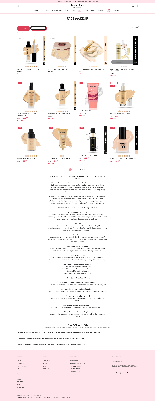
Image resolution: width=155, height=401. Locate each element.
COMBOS (20, 382)
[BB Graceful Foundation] (31, 140)
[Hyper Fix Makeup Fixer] (93, 140)
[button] (18, 6)
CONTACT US (47, 369)
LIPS (18, 369)
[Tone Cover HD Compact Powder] (93, 50)
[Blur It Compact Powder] (62, 50)
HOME (19, 361)
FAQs (44, 366)
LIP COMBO (20, 387)
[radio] (26, 66)
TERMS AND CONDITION (77, 363)
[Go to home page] (77, 6)
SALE (18, 384)
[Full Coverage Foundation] (124, 95)
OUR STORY (20, 363)
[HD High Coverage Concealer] (31, 50)
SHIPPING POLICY (75, 366)
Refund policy (31, 397)
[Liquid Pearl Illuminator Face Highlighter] (124, 50)
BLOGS (45, 363)
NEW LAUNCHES (22, 366)
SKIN (18, 377)
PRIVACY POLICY (75, 369)
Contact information (66, 397)
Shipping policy (56, 397)
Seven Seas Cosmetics (26, 395)
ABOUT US (46, 361)
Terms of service (47, 397)
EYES (18, 371)
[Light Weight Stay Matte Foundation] (31, 95)
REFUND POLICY (75, 371)
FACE (18, 374)
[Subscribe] (137, 361)
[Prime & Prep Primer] (93, 95)
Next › (84, 170)
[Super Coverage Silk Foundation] (124, 140)
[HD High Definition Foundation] (62, 95)
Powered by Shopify (21, 397)
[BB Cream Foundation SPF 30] (62, 140)
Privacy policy (39, 397)
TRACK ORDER (74, 361)
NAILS (19, 379)
